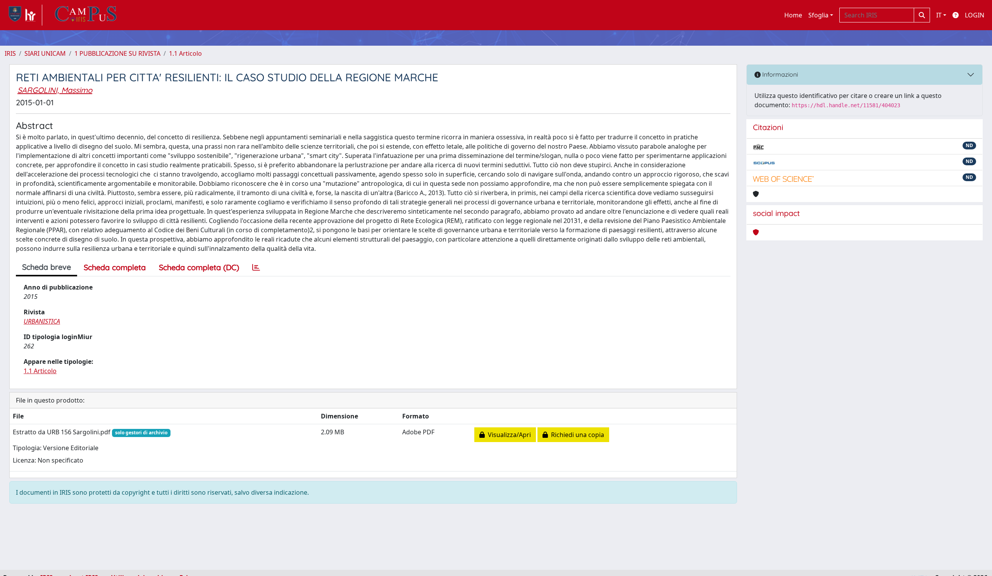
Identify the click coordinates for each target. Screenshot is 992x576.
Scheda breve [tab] (46, 267)
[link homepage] (23, 15)
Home (793, 15)
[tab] (256, 267)
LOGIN (974, 15)
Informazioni (779, 74)
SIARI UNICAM (45, 53)
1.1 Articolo (185, 53)
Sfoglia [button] (818, 15)
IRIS (10, 53)
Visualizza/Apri (508, 434)
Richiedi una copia (576, 434)
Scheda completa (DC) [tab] (199, 267)
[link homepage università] (85, 15)
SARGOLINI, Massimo (54, 90)
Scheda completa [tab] (115, 267)
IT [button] (939, 15)
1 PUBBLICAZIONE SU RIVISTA (117, 53)
